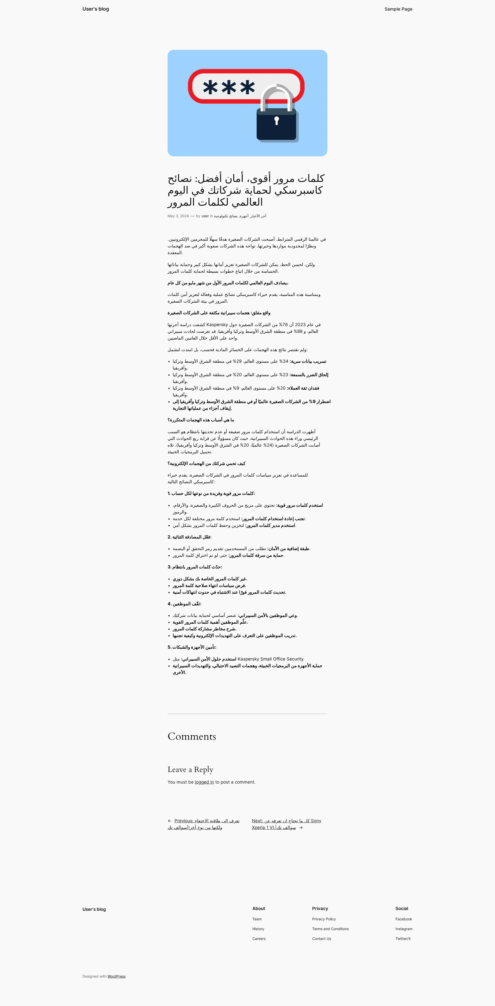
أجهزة (244, 216)
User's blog (95, 9)
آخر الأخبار (258, 216)
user (205, 216)
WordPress (117, 976)
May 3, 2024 (178, 216)
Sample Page (398, 9)
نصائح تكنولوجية (226, 216)
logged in (204, 782)
